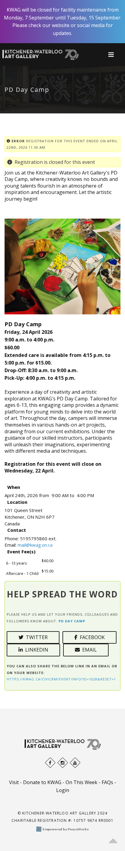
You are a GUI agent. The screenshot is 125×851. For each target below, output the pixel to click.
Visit (14, 782)
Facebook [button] (91, 637)
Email (88, 649)
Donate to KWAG (42, 782)
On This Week (81, 782)
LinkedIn (35, 649)
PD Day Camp (72, 621)
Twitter (35, 637)
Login (62, 790)
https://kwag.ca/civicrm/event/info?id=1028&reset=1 (61, 679)
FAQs (107, 782)
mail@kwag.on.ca (35, 545)
